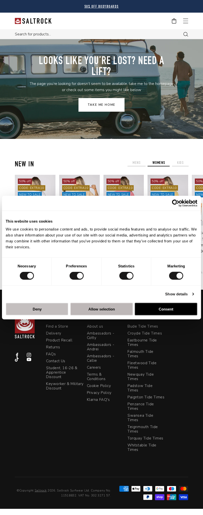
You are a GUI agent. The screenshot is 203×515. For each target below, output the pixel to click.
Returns (53, 347)
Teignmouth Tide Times (142, 429)
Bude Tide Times (142, 326)
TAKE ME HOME (102, 105)
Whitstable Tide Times (141, 447)
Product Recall (59, 340)
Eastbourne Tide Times (142, 342)
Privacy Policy (99, 392)
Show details (176, 294)
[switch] (77, 276)
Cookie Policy (99, 385)
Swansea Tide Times (140, 417)
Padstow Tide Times (139, 388)
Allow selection (101, 309)
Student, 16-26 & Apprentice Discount (61, 372)
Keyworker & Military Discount (65, 386)
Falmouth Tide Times (140, 354)
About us (95, 326)
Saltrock (41, 490)
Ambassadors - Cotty (100, 335)
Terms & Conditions (96, 376)
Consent (166, 309)
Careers (94, 367)
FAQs (51, 354)
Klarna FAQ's (98, 399)
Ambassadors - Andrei (100, 347)
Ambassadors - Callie (100, 358)
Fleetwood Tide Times (141, 365)
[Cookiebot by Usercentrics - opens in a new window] (175, 203)
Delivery (53, 333)
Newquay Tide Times (140, 376)
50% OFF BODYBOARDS (101, 7)
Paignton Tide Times (145, 397)
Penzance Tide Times (140, 406)
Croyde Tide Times (144, 333)
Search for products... (33, 34)
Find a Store (57, 326)
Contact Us (55, 361)
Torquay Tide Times (145, 438)
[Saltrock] (33, 21)
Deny (37, 309)
